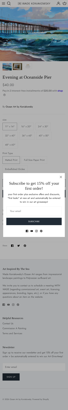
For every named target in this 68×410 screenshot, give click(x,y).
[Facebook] (27, 231)
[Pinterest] (41, 231)
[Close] (60, 177)
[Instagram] (36, 231)
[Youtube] (32, 231)
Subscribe (34, 221)
